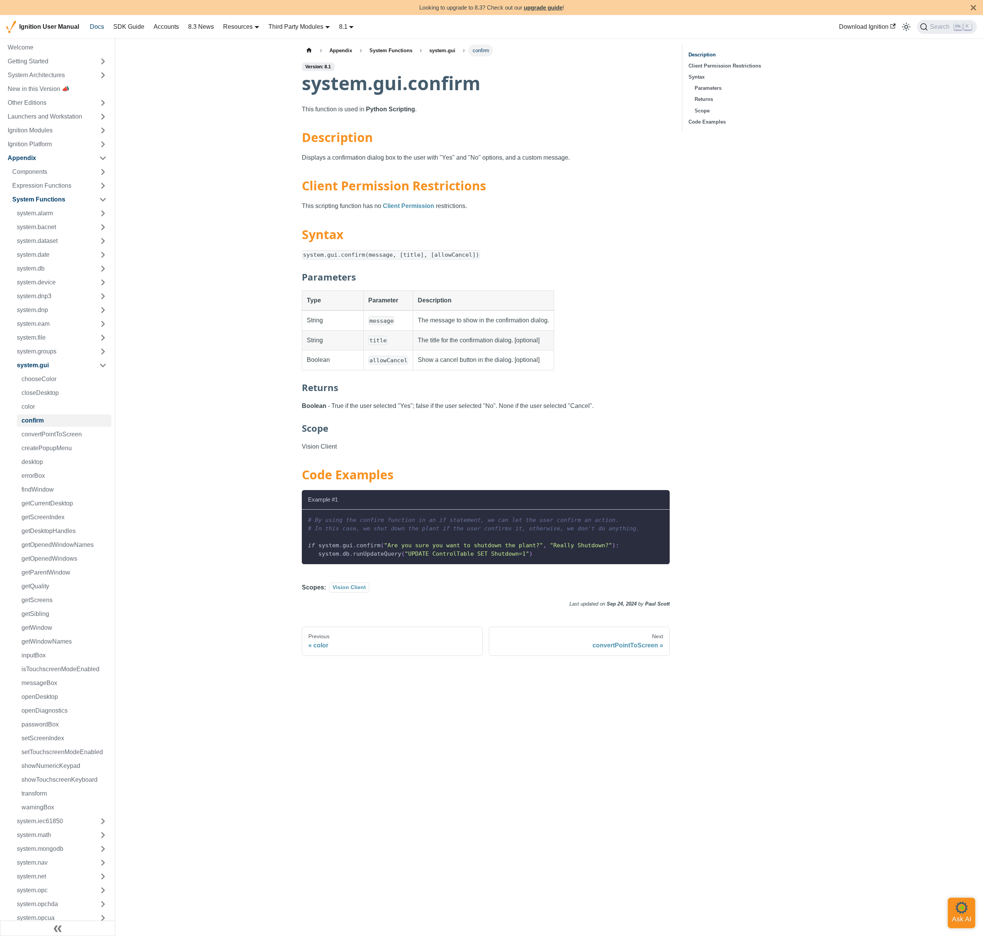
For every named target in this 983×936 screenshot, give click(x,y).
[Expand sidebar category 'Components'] (102, 172)
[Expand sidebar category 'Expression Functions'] (102, 186)
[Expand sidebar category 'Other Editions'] (102, 103)
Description (702, 55)
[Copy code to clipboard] (660, 519)
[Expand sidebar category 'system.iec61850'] (102, 821)
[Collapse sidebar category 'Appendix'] (102, 158)
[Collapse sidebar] (57, 928)
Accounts (166, 26)
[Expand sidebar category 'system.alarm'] (102, 213)
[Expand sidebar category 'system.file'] (102, 338)
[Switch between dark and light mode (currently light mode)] (906, 27)
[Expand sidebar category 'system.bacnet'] (102, 227)
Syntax (696, 77)
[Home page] (309, 50)
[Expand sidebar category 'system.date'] (102, 255)
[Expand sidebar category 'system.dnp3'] (102, 296)
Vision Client (349, 587)
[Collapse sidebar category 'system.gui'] (102, 365)
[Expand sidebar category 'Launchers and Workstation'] (102, 117)
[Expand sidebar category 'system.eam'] (102, 324)
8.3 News (201, 26)
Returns (704, 99)
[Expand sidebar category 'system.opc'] (102, 890)
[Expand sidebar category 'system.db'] (102, 268)
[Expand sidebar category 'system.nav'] (102, 863)
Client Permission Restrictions (724, 66)
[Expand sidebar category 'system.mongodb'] (102, 849)
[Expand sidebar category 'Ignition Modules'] (102, 130)
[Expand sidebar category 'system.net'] (102, 876)
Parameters (708, 88)
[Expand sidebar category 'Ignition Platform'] (102, 144)
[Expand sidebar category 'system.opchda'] (102, 904)
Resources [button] (238, 26)
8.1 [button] (343, 26)
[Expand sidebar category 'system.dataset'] (102, 241)
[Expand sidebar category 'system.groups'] (102, 351)
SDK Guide (128, 26)
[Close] (973, 7)
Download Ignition (864, 26)
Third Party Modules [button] (295, 26)
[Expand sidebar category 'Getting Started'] (102, 61)
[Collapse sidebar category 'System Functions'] (102, 199)
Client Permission (408, 206)
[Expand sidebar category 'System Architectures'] (102, 75)
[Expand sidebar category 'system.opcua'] (102, 918)
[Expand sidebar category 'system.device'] (102, 282)
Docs (97, 26)
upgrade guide (543, 7)
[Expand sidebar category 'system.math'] (102, 835)
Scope (702, 111)
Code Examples (707, 122)
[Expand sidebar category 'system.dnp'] (102, 310)
